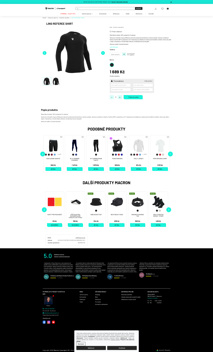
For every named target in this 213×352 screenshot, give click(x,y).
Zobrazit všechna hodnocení (62, 256)
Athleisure (82, 299)
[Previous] (44, 209)
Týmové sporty (84, 294)
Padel (81, 302)
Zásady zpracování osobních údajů (130, 297)
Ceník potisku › (148, 81)
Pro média (98, 302)
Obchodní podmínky (126, 294)
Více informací (114, 47)
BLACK (96, 211)
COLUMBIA (55, 155)
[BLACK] (96, 146)
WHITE (160, 211)
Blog (96, 297)
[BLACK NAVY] (74, 146)
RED (119, 155)
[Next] (168, 209)
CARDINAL (52, 155)
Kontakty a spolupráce (101, 304)
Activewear (83, 297)
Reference (98, 299)
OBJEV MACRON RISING (119, 2)
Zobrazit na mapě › (152, 298)
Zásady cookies (115, 339)
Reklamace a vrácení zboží (128, 299)
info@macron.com (80, 237)
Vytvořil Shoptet (164, 350)
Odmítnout (91, 348)
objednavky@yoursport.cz (51, 313)
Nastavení (81, 344)
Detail (96, 225)
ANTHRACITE (46, 155)
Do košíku (133, 97)
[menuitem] (68, 14)
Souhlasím (122, 348)
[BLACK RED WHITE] (160, 146)
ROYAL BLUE (122, 155)
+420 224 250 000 (49, 308)
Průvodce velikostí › (132, 54)
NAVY (76, 155)
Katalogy (97, 294)
